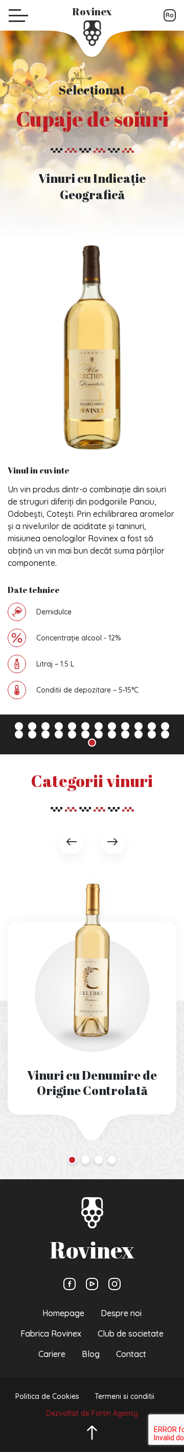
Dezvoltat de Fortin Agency (92, 1413)
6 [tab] (85, 726)
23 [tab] (152, 734)
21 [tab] (125, 734)
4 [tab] (59, 726)
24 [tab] (165, 734)
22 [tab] (138, 734)
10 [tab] (138, 726)
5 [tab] (72, 726)
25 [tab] (92, 743)
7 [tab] (99, 726)
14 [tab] (32, 734)
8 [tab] (112, 726)
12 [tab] (165, 726)
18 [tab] (85, 734)
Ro (170, 15)
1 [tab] (19, 726)
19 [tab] (99, 734)
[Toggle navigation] (18, 15)
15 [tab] (45, 734)
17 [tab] (72, 734)
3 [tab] (45, 726)
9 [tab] (125, 726)
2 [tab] (32, 726)
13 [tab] (19, 734)
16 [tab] (59, 734)
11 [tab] (152, 726)
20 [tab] (112, 734)
